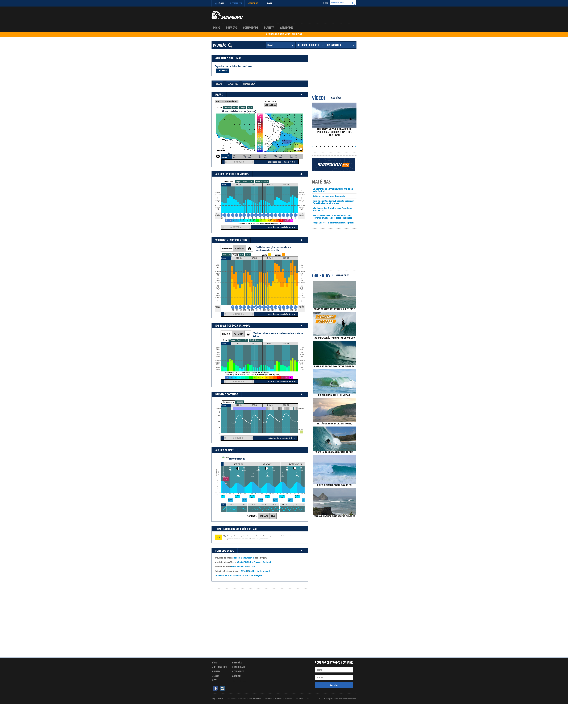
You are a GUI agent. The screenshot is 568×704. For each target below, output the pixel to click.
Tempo (242, 107)
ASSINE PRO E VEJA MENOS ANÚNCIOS (284, 34)
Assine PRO (252, 3)
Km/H (235, 255)
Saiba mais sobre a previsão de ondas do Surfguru (238, 575)
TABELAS (264, 515)
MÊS (273, 515)
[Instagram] (222, 688)
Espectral (233, 83)
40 (301, 275)
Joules (218, 369)
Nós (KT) (227, 255)
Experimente (239, 681)
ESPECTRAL (270, 104)
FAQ (308, 699)
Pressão (239, 402)
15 (301, 293)
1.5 (218, 201)
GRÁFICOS (252, 515)
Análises (237, 676)
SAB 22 (254, 405)
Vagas (238, 181)
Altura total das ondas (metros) (238, 111)
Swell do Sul (248, 181)
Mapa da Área (249, 83)
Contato (288, 699)
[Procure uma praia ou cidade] (230, 45)
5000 (218, 353)
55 (301, 264)
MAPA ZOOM (270, 101)
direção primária (218, 214)
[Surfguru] (227, 15)
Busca (325, 3)
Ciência (215, 676)
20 (301, 290)
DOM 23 (270, 405)
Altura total (228, 182)
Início (216, 27)
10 (301, 297)
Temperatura (228, 402)
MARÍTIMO (240, 248)
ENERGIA (226, 333)
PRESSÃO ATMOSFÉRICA (227, 101)
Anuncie (268, 699)
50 (301, 267)
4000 (218, 356)
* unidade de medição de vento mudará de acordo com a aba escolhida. (273, 248)
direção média (301, 306)
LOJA (269, 3)
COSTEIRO (227, 248)
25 (301, 286)
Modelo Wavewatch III (244, 557)
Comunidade (250, 27)
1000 (218, 368)
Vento (235, 107)
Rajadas (277, 255)
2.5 (218, 194)
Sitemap (278, 699)
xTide (252, 566)
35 (301, 279)
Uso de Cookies (255, 699)
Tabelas (218, 83)
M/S (241, 255)
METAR (244, 571)
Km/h (301, 295)
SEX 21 (239, 405)
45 (301, 271)
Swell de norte (262, 181)
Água (249, 107)
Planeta (269, 27)
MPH (248, 255)
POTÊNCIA (238, 333)
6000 (218, 349)
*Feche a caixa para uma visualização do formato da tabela (278, 335)
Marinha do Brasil (239, 566)
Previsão (231, 27)
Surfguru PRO (219, 667)
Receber (334, 685)
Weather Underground (259, 571)
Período (227, 107)
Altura (219, 107)
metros (218, 207)
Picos (214, 680)
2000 (218, 364)
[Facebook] (215, 688)
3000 (218, 360)
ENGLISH (299, 699)
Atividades (286, 27)
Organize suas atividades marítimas (233, 66)
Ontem (223, 405)
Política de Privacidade (236, 699)
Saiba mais (223, 70)
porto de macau (237, 458)
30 (301, 282)
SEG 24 (286, 405)
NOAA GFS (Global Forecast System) (254, 562)
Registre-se (236, 3)
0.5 (218, 209)
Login (221, 3)
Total (225, 340)
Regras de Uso (217, 699)
